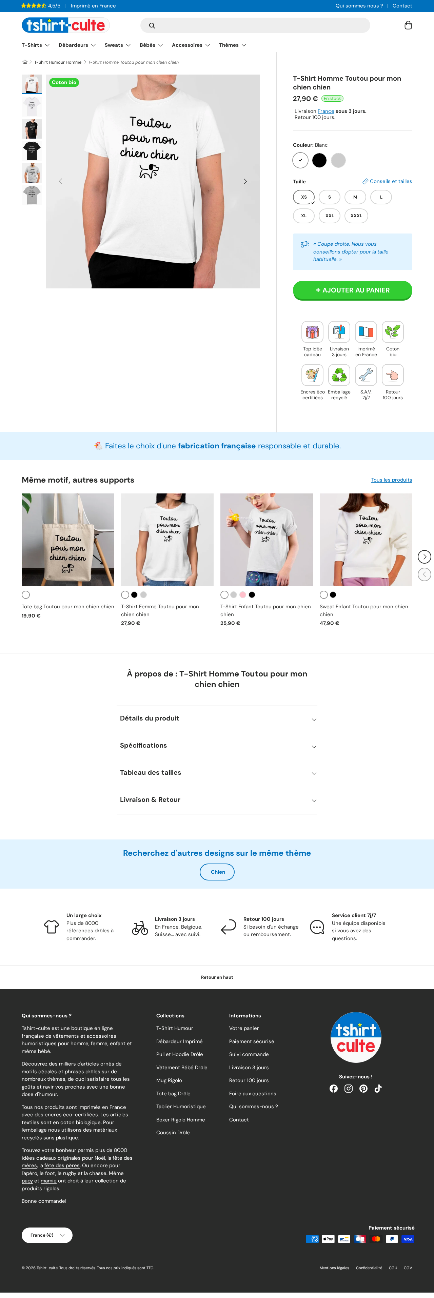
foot (50, 1173)
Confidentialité (369, 1267)
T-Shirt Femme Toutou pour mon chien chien (160, 610)
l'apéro (29, 1173)
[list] (153, 181)
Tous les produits (391, 479)
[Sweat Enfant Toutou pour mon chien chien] (366, 539)
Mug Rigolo (169, 1080)
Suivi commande (249, 1054)
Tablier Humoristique (181, 1106)
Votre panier (244, 1028)
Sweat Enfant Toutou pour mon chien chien (364, 610)
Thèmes (229, 45)
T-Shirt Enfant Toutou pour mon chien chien (265, 610)
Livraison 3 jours (249, 1067)
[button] (408, 25)
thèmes (56, 1079)
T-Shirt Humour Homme (57, 62)
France (326, 111)
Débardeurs (73, 45)
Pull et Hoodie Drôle (179, 1054)
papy (27, 1180)
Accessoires (187, 45)
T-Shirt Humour (174, 1028)
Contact (402, 5)
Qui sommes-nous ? (253, 1106)
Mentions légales (334, 1267)
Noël (100, 1158)
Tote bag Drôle (173, 1093)
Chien (218, 872)
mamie (49, 1180)
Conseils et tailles (391, 181)
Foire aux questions (252, 1093)
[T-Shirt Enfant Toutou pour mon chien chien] (266, 539)
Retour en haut (217, 977)
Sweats (114, 45)
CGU (393, 1267)
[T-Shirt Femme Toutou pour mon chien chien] (167, 539)
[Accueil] (24, 62)
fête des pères (62, 1165)
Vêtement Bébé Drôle (182, 1067)
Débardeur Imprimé (179, 1041)
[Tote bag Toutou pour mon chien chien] (68, 539)
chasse (97, 1173)
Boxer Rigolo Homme (180, 1119)
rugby (69, 1173)
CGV (408, 1267)
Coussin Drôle (173, 1132)
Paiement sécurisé (251, 1041)
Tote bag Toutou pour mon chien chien (68, 606)
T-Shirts (32, 45)
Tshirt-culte (47, 1267)
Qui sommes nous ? (359, 5)
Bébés (147, 45)
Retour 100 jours (249, 1080)
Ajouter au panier (356, 290)
